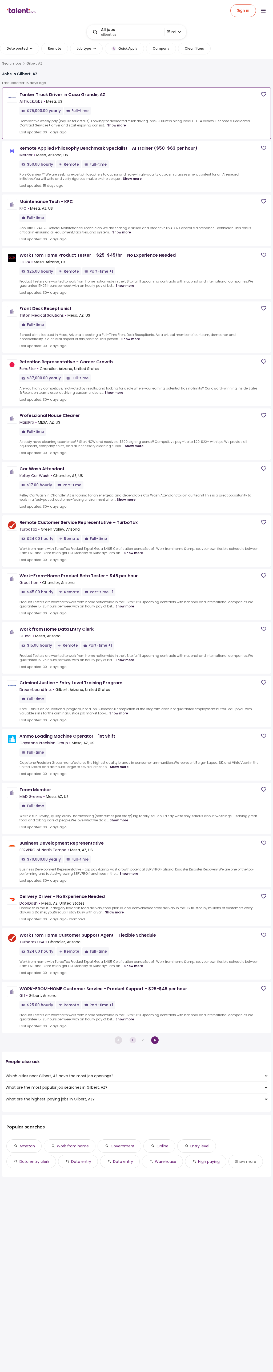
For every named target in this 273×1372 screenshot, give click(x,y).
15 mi (171, 32)
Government (123, 1146)
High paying (209, 1161)
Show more (116, 125)
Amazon (27, 1146)
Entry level (199, 1146)
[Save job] (263, 94)
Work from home (73, 1146)
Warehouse (165, 1161)
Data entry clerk (34, 1161)
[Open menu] (263, 10)
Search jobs (12, 63)
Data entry (81, 1161)
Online (162, 1146)
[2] (155, 1040)
